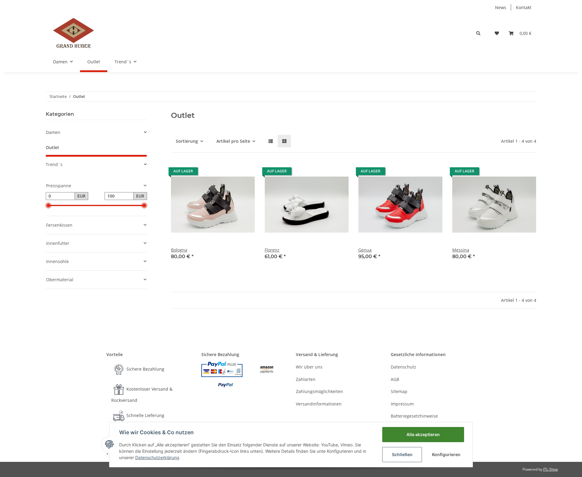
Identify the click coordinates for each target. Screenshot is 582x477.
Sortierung (187, 141)
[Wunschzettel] (497, 33)
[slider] (48, 205)
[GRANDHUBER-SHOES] (73, 33)
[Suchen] (478, 33)
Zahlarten (306, 379)
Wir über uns (309, 367)
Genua (365, 250)
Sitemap (399, 391)
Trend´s (54, 164)
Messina (460, 250)
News (500, 7)
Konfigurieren (446, 454)
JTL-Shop (550, 469)
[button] (271, 141)
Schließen (402, 454)
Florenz (272, 250)
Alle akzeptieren (423, 434)
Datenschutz (403, 367)
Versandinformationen (319, 404)
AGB (395, 379)
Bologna (179, 250)
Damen (53, 132)
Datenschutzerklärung (157, 457)
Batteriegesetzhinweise (414, 416)
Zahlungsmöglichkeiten (319, 391)
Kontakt (523, 7)
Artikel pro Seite (233, 141)
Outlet (52, 147)
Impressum (402, 404)
